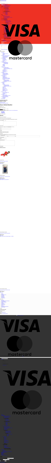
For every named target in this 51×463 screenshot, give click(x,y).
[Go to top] (0, 357)
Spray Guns (5, 28)
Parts (3, 61)
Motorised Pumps (6, 428)
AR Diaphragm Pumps (5, 67)
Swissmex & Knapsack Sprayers (7, 5)
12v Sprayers (7, 8)
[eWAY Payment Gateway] (20, 315)
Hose (4, 438)
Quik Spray (2, 52)
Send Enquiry (1, 146)
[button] (2, 6)
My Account (2, 297)
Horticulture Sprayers (8, 11)
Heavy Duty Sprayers (9, 23)
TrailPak (7, 13)
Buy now (4, 109)
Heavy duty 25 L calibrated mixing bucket (5, 233)
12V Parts (4, 60)
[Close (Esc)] (50, 1)
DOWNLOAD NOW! (2, 102)
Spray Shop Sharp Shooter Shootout (7, 451)
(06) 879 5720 (3, 312)
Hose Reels (5, 27)
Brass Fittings (6, 32)
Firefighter (7, 14)
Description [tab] (2, 111)
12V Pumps (7, 9)
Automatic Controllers (5, 73)
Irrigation (8, 24)
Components (3, 82)
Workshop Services (4, 41)
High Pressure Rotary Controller (4, 161)
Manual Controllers (8, 20)
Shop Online (3, 415)
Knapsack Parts (6, 7)
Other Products (3, 98)
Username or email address (3, 458)
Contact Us (2, 43)
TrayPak (7, 423)
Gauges (5, 441)
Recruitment (4, 40)
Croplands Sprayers (7, 421)
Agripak (6, 12)
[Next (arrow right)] (50, 231)
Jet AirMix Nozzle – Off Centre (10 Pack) (5, 176)
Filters (5, 29)
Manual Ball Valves (6, 30)
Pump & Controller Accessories (6, 95)
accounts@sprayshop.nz (5, 313)
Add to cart (1, 109)
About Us (2, 39)
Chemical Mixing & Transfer (7, 37)
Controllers (2, 72)
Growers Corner (5, 34)
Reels (7, 25)
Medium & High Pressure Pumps (8, 17)
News (2, 453)
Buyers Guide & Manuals (7, 448)
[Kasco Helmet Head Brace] (4, 49)
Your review (1, 125)
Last (15, 136)
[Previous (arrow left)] (1, 231)
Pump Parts (5, 19)
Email (1, 129)
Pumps (2, 302)
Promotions (4, 97)
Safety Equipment (6, 36)
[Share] (48, 1)
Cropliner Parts (6, 63)
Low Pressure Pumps (6, 16)
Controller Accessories (8, 21)
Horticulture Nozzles (6, 80)
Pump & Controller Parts (6, 92)
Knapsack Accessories (7, 417)
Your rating (1, 120)
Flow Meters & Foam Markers (6, 78)
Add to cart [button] (1, 163)
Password (1, 459)
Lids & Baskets (4, 88)
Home (2, 4)
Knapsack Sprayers (5, 56)
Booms (4, 83)
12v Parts (7, 10)
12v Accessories (8, 420)
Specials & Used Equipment (7, 38)
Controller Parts (7, 22)
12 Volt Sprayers (3, 301)
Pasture (8, 435)
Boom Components (6, 31)
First (7, 136)
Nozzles (5, 26)
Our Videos (2, 42)
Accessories (5, 33)
